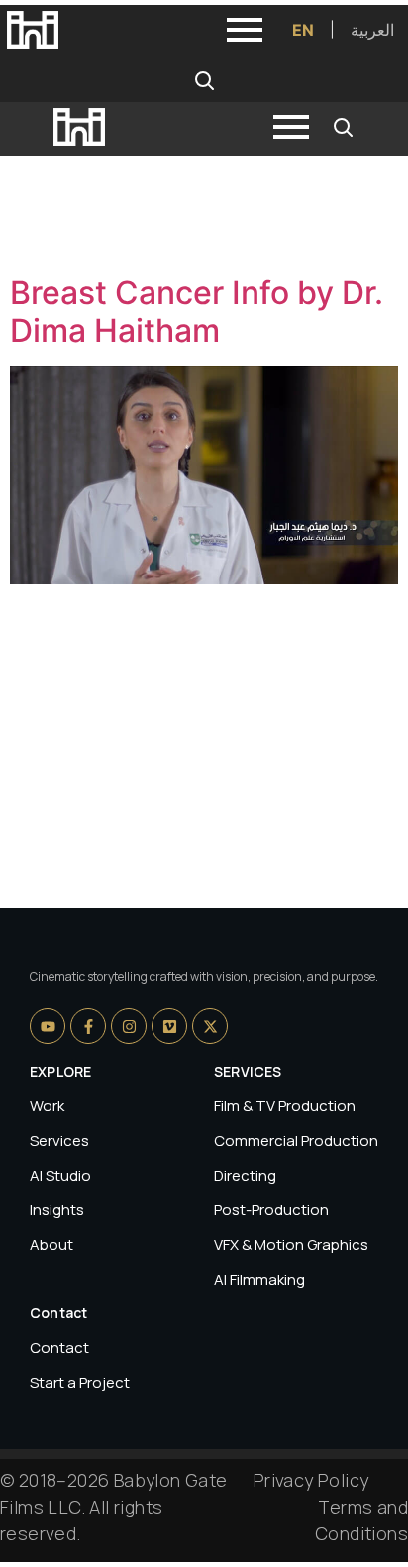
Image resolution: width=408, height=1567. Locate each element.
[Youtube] (47, 1026)
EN (303, 30)
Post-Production (271, 1210)
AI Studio (60, 1175)
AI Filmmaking (259, 1279)
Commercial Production (296, 1140)
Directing (245, 1175)
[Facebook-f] (88, 1026)
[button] (204, 80)
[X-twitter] (210, 1026)
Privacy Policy (311, 1480)
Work (47, 1106)
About (51, 1244)
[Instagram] (129, 1026)
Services (59, 1140)
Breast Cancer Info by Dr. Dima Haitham (196, 311)
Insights (57, 1210)
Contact (59, 1347)
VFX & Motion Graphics (291, 1244)
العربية (372, 30)
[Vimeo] (169, 1026)
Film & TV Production (285, 1106)
